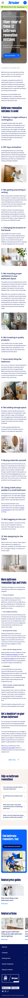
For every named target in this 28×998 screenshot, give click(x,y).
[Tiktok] (8, 991)
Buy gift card (21, 7)
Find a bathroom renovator (12, 846)
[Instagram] (5, 991)
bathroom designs (12, 654)
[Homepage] (13, 2)
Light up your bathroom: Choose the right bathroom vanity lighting (11, 934)
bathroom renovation (8, 748)
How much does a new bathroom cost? (9, 899)
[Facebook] (3, 991)
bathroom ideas (9, 658)
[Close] (26, 7)
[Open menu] (2, 2)
